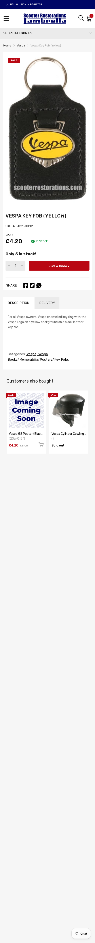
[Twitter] (32, 285)
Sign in (25, 4)
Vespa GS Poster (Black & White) (25, 435)
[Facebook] (25, 285)
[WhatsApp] (39, 285)
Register (36, 4)
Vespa (31, 354)
